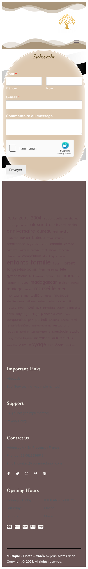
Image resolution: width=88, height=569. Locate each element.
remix (74, 319)
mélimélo (30, 301)
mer (62, 288)
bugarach (32, 244)
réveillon (24, 331)
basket (25, 238)
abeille (58, 218)
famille (40, 262)
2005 (48, 218)
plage (35, 314)
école (59, 345)
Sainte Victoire (40, 331)
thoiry (10, 338)
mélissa (41, 301)
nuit (38, 307)
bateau (38, 237)
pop (67, 314)
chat (44, 250)
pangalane (49, 307)
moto (47, 295)
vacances (62, 337)
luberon (11, 282)
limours (71, 275)
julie (57, 276)
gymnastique (17, 276)
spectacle (60, 331)
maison (64, 282)
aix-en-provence (17, 225)
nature (11, 307)
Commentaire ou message (29, 116)
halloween (36, 276)
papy (61, 307)
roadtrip (12, 331)
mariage (14, 288)
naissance (54, 301)
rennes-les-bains (41, 325)
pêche (65, 319)
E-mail (13, 97)
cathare (24, 250)
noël (30, 307)
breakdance (16, 244)
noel (21, 307)
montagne (14, 295)
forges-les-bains (22, 269)
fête (63, 269)
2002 (12, 217)
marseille (45, 288)
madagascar (43, 282)
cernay (35, 250)
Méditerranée (15, 301)
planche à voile (52, 314)
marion (28, 289)
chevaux (63, 250)
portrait (41, 320)
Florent (68, 263)
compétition (31, 256)
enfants (17, 262)
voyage (37, 344)
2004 (36, 218)
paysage (23, 313)
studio (74, 331)
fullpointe (52, 269)
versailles (12, 345)
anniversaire (21, 230)
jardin (49, 276)
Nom (11, 73)
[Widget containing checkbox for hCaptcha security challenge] (40, 148)
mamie (75, 282)
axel (55, 231)
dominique (50, 256)
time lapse (23, 338)
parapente (73, 307)
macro (23, 283)
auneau (44, 231)
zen (50, 345)
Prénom (11, 88)
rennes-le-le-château (18, 325)
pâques (54, 319)
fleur (56, 263)
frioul (42, 269)
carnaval (12, 250)
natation (68, 301)
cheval (52, 250)
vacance (42, 337)
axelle (64, 231)
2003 (24, 217)
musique (61, 295)
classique (13, 256)
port (30, 319)
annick (72, 225)
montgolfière (33, 295)
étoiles (70, 345)
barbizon (12, 238)
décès (62, 256)
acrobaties (71, 218)
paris (10, 314)
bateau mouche (55, 238)
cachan (44, 244)
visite (23, 345)
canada (56, 243)
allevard (59, 225)
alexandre (40, 224)
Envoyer (15, 170)
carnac (69, 244)
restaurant (61, 325)
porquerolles (16, 319)
